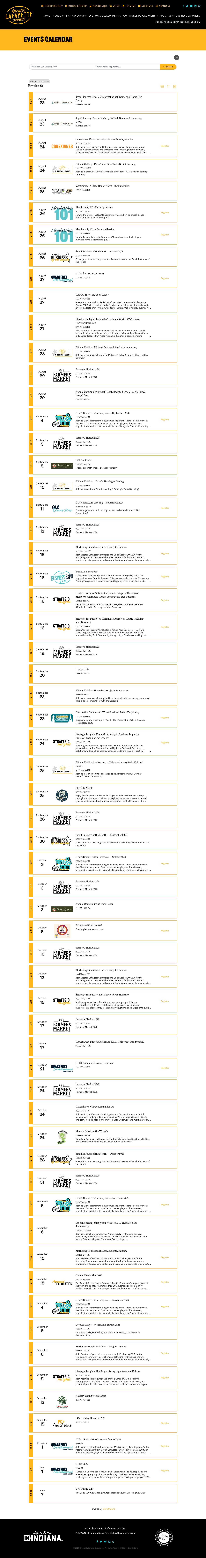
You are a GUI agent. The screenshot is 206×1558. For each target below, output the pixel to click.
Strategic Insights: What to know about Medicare (102, 994)
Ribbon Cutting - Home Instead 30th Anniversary (102, 690)
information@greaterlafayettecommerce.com (113, 1533)
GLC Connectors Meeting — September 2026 (99, 502)
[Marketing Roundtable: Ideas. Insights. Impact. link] (62, 553)
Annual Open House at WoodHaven (95, 903)
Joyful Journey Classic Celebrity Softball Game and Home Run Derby (109, 98)
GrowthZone (109, 1509)
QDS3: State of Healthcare (90, 273)
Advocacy (78, 16)
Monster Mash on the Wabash (92, 1131)
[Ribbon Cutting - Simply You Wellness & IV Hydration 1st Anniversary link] (62, 1231)
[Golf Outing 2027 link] (62, 1493)
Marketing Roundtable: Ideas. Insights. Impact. (101, 547)
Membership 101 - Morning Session (94, 207)
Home (46, 16)
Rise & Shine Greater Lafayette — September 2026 (102, 413)
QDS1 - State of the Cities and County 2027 (98, 1439)
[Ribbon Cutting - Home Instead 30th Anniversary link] (62, 695)
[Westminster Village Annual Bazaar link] (62, 1113)
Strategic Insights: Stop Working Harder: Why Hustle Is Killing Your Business (109, 620)
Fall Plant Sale (83, 460)
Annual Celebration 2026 (89, 1275)
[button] (176, 57)
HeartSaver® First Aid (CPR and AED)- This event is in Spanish (110, 1041)
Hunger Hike (83, 669)
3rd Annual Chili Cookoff (89, 925)
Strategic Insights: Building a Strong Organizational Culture (108, 1371)
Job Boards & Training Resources (176, 22)
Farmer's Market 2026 (87, 369)
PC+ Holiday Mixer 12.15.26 (90, 1418)
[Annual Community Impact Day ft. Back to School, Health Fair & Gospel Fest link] (62, 397)
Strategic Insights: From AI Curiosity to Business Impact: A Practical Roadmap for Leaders (108, 736)
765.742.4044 (82, 1533)
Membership (60, 16)
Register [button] (165, 146)
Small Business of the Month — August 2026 (99, 251)
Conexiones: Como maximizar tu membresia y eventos (104, 139)
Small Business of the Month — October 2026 (100, 1153)
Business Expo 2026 (188, 16)
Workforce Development (139, 16)
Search (169, 67)
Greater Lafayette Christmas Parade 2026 (98, 1324)
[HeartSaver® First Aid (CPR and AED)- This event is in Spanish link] (62, 1046)
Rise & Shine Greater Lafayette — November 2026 (102, 1198)
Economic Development (104, 16)
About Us (166, 16)
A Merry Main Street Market (91, 1395)
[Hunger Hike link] (62, 674)
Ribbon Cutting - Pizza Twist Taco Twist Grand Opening (106, 164)
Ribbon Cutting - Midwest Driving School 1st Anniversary (106, 347)
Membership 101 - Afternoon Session (95, 229)
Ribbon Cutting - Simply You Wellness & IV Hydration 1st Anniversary (106, 1224)
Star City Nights (84, 788)
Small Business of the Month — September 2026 (101, 834)
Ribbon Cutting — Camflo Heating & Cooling (100, 481)
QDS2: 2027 (82, 1464)
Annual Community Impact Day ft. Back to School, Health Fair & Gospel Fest (110, 393)
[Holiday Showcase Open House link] (62, 301)
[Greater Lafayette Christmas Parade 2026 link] (62, 1329)
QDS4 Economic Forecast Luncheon (95, 1063)
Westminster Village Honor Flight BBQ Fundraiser (103, 185)
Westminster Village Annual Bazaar (95, 1106)
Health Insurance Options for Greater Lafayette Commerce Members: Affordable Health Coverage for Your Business (107, 595)
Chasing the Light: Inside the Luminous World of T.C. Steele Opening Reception (107, 321)
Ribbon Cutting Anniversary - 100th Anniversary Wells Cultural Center (109, 764)
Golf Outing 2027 (85, 1488)
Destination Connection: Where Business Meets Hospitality (107, 712)
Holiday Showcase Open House (92, 294)
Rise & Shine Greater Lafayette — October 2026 (101, 856)
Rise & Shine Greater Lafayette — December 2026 (102, 1300)
